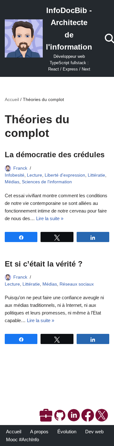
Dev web (94, 431)
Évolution (66, 431)
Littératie (96, 175)
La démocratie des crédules (54, 154)
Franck (20, 168)
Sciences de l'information (47, 181)
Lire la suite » (49, 218)
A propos (39, 431)
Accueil (12, 99)
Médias (12, 181)
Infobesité (14, 175)
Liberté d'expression (65, 175)
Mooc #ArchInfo (22, 439)
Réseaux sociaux (77, 284)
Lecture (34, 175)
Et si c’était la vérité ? (44, 264)
